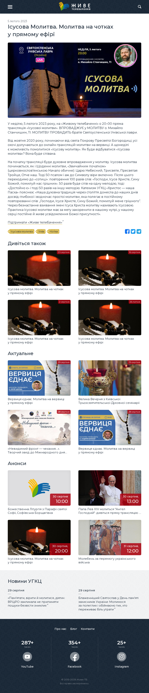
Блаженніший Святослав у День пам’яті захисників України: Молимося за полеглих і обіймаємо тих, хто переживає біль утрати (108, 603)
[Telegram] (139, 231)
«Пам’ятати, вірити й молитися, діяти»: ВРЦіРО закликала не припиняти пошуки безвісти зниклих (36, 601)
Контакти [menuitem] (87, 629)
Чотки (54, 231)
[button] (10, 6)
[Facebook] (127, 231)
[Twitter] (133, 231)
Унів (41, 231)
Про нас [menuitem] (60, 629)
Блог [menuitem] (73, 629)
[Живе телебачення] (74, 6)
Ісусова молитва (22, 231)
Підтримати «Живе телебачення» (35, 222)
